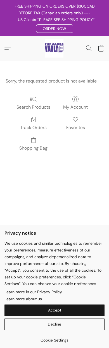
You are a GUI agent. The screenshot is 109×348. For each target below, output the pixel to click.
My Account (75, 107)
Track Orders (33, 127)
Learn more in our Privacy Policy (33, 291)
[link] (54, 338)
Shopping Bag (33, 148)
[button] (54, 28)
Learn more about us (23, 298)
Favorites (75, 127)
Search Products (33, 107)
